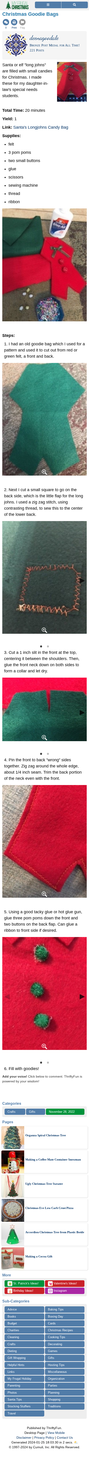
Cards (52, 1323)
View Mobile (56, 1433)
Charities (13, 1330)
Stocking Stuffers (19, 1406)
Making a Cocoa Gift (38, 1256)
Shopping (54, 1399)
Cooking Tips (56, 1337)
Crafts (12, 1111)
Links (11, 1372)
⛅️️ (76, 1442)
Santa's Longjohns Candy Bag (40, 127)
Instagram (60, 1290)
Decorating (55, 1344)
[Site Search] (74, 5)
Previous (6, 580)
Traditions (54, 1406)
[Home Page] (17, 3)
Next (82, 580)
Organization (56, 1378)
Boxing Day (55, 1316)
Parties (52, 1385)
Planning (53, 1392)
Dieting (12, 1351)
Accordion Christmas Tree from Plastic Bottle (54, 1232)
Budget (12, 1323)
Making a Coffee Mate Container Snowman (53, 1159)
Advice (12, 1309)
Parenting (14, 1385)
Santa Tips (15, 1399)
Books (12, 1316)
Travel (12, 1413)
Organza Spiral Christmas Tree (45, 1135)
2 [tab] (48, 646)
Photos (12, 1392)
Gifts (32, 1111)
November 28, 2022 (62, 1111)
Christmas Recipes (60, 1330)
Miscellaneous (57, 1372)
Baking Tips (56, 1309)
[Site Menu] (48, 5)
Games (53, 1351)
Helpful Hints (16, 1365)
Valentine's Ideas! (63, 1284)
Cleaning (13, 1337)
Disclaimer (23, 1437)
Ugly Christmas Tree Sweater (44, 1183)
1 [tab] (41, 646)
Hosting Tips (56, 1365)
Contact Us (65, 1437)
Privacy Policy (44, 1437)
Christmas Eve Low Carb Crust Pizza (49, 1208)
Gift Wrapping (17, 1358)
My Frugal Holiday (19, 1378)
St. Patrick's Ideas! (23, 1284)
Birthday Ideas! (20, 1291)
